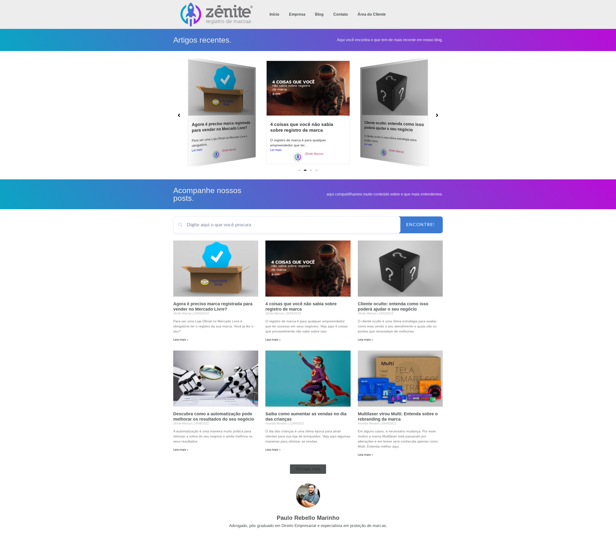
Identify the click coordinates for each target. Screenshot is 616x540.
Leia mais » (180, 339)
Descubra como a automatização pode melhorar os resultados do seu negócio (213, 416)
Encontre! (420, 225)
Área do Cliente (372, 14)
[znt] (216, 156)
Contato (340, 14)
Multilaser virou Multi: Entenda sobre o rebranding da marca (398, 416)
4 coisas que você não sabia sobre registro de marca (301, 306)
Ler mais (197, 150)
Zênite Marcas (229, 150)
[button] (299, 170)
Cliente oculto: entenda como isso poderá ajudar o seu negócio (394, 126)
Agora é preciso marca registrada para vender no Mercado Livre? (221, 126)
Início (274, 14)
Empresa (297, 14)
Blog (319, 14)
